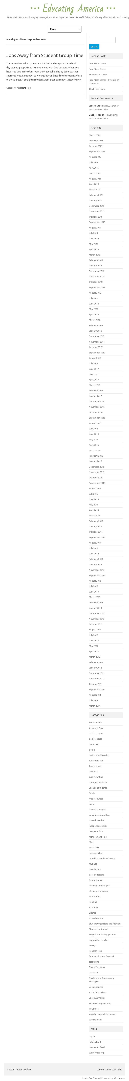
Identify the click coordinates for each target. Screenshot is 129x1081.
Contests (93, 771)
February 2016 (96, 456)
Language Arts (96, 831)
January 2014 (95, 564)
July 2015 (93, 494)
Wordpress (119, 1078)
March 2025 (94, 173)
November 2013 (96, 570)
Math (91, 842)
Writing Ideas (95, 1019)
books (92, 750)
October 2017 (95, 347)
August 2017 (95, 358)
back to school (96, 733)
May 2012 (93, 646)
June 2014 (94, 553)
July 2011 (93, 700)
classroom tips (96, 760)
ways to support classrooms (103, 1014)
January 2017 (95, 396)
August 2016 (95, 423)
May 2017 (93, 374)
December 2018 (96, 271)
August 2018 (95, 293)
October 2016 (95, 412)
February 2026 (96, 140)
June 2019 (94, 238)
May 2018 (93, 309)
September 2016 (97, 418)
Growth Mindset (97, 820)
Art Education (95, 722)
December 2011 (96, 673)
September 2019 (97, 222)
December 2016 (96, 401)
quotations (94, 896)
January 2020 (95, 200)
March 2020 (94, 189)
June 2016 (94, 434)
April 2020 (94, 184)
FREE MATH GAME (98, 74)
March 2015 (94, 515)
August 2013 (95, 581)
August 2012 (95, 629)
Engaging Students (98, 788)
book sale (93, 744)
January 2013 (95, 608)
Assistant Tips (24, 88)
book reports (95, 739)
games (92, 804)
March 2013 (94, 597)
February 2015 (96, 521)
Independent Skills (98, 826)
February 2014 (96, 559)
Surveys (92, 945)
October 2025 (95, 146)
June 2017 (94, 369)
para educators (96, 874)
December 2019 (96, 206)
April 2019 (94, 249)
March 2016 (94, 450)
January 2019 (95, 265)
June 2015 (94, 499)
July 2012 (93, 635)
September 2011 (97, 689)
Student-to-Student (98, 929)
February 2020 (96, 195)
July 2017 (93, 363)
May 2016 (93, 439)
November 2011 (96, 678)
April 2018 (94, 314)
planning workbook (98, 891)
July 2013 (93, 586)
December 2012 (96, 613)
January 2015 (95, 526)
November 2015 (96, 472)
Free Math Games (97, 63)
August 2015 (95, 488)
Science (92, 913)
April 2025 (94, 168)
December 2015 (96, 467)
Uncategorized (96, 987)
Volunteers (94, 1009)
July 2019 (93, 233)
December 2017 (96, 336)
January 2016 (95, 461)
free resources (96, 798)
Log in (92, 1036)
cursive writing (96, 777)
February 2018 (96, 325)
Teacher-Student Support (101, 956)
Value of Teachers (97, 992)
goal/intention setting (99, 815)
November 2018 (96, 276)
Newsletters (95, 869)
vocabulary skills (97, 998)
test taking (94, 962)
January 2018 (95, 331)
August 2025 (95, 157)
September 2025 (97, 151)
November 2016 (96, 407)
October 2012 (95, 624)
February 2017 (96, 390)
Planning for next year (99, 885)
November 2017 (96, 342)
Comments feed (97, 1047)
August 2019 (95, 227)
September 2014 (97, 537)
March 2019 (94, 255)
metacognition (96, 853)
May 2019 (93, 244)
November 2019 (96, 211)
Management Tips (98, 837)
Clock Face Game (97, 89)
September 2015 (97, 483)
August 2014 (95, 543)
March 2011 (94, 706)
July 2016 (93, 428)
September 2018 (97, 287)
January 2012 (95, 667)
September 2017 (97, 352)
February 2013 (96, 602)
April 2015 (94, 510)
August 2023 (95, 178)
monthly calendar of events (102, 858)
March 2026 (94, 135)
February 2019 (96, 260)
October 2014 (95, 532)
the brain (93, 972)
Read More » (74, 79)
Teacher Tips (95, 951)
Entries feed (95, 1042)
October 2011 (95, 684)
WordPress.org (96, 1052)
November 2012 (96, 619)
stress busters (96, 918)
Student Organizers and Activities (105, 923)
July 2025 (93, 162)
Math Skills (94, 847)
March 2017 (94, 385)
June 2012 (94, 640)
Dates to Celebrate (98, 782)
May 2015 (93, 504)
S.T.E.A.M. (93, 907)
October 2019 (95, 217)
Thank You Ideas (97, 967)
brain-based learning (99, 755)
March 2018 (94, 320)
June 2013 (94, 591)
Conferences (95, 766)
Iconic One (87, 1078)
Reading (93, 902)
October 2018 (95, 282)
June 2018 (94, 303)
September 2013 (97, 575)
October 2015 (95, 477)
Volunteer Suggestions (100, 1003)
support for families (99, 940)
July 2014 (93, 548)
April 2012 (94, 651)
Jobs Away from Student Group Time (44, 55)
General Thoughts (97, 809)
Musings (93, 864)
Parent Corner (96, 880)
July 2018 (93, 298)
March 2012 (94, 657)
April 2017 (94, 379)
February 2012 (96, 662)
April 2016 (94, 445)
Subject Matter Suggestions (102, 934)
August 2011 (95, 695)
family (92, 793)
